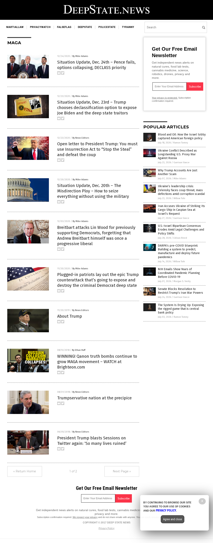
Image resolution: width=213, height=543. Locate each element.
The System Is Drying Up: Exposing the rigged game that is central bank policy (181, 308)
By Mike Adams (80, 56)
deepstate (85, 27)
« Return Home (24, 471)
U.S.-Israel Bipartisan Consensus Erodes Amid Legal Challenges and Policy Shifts (181, 229)
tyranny (128, 27)
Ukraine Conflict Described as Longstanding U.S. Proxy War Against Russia (177, 154)
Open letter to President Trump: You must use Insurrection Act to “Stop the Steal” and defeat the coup (97, 149)
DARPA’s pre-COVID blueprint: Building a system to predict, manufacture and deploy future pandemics (179, 251)
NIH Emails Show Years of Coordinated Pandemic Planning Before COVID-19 (179, 272)
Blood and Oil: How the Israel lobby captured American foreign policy (182, 136)
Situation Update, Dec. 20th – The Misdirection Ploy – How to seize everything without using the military (93, 191)
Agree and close (172, 519)
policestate (106, 27)
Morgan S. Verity (182, 281)
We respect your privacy (85, 517)
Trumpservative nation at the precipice (94, 397)
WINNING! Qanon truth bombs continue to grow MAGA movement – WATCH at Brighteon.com (97, 362)
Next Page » (122, 471)
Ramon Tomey (180, 142)
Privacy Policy (106, 528)
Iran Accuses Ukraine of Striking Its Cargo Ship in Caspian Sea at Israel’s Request (181, 209)
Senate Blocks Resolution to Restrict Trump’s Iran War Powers (180, 291)
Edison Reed (180, 238)
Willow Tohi (179, 198)
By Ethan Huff (78, 350)
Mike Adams (179, 178)
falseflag (64, 27)
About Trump (69, 316)
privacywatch (40, 27)
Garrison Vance (181, 162)
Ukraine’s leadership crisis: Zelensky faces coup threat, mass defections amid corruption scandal (181, 190)
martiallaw (15, 27)
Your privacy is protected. (165, 98)
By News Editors (80, 138)
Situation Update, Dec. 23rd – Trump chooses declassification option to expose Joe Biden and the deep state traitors (97, 107)
